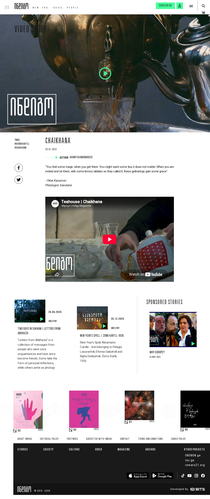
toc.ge (189, 460)
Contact (125, 439)
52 (74, 430)
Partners (72, 439)
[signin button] (179, 5)
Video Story (31, 30)
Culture (74, 449)
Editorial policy (49, 439)
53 (19, 430)
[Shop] (203, 12)
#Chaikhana (20, 148)
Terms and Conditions (150, 439)
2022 (207, 429)
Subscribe (165, 5)
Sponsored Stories (164, 303)
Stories (22, 449)
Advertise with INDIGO (99, 439)
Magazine (124, 449)
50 (186, 429)
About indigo (24, 439)
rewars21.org (195, 465)
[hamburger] (7, 4)
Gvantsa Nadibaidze (82, 157)
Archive (150, 449)
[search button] (203, 6)
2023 (40, 430)
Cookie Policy (178, 439)
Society (48, 449)
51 (130, 422)
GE (191, 6)
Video (98, 449)
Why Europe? (157, 352)
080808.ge (193, 455)
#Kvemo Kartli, (22, 144)
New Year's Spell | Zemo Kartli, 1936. (102, 336)
